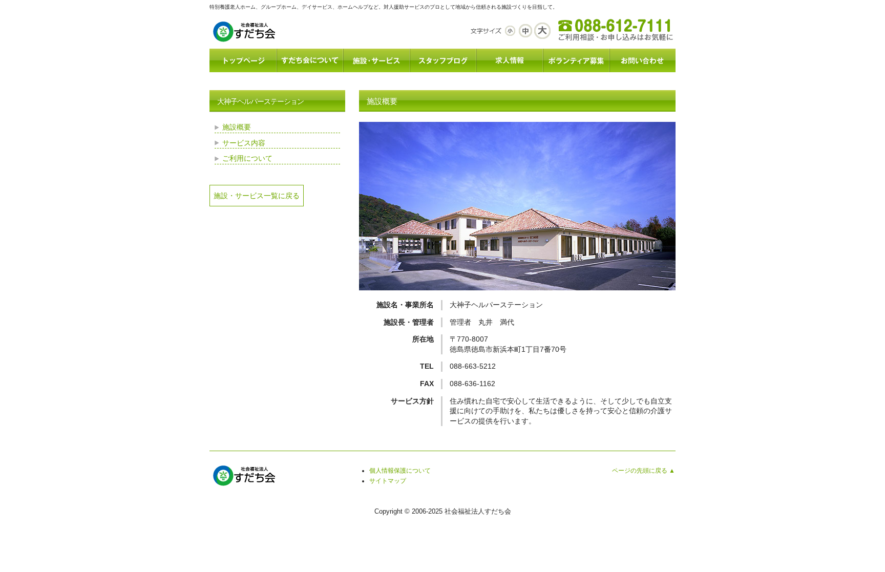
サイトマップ (387, 480)
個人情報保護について (400, 470)
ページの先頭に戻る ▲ (643, 470)
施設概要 (236, 127)
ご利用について (247, 158)
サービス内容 (243, 143)
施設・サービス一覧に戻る (257, 196)
